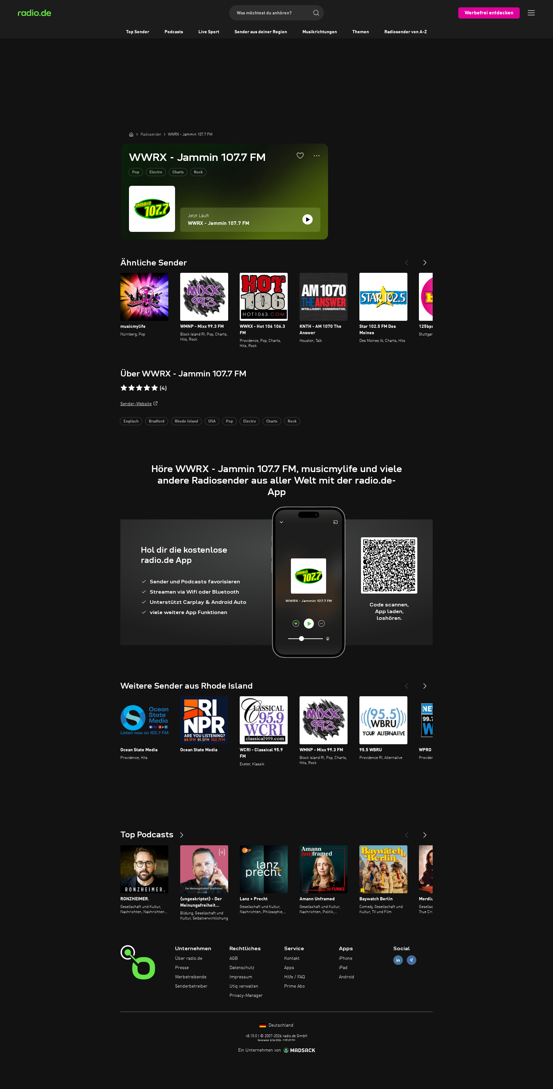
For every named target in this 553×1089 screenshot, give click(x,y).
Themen (360, 32)
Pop (135, 172)
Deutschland (280, 1025)
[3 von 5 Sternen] (139, 388)
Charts (178, 172)
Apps (289, 968)
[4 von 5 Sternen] (147, 388)
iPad (343, 968)
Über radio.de (188, 958)
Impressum (240, 977)
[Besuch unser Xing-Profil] (411, 960)
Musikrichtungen (319, 32)
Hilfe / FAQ (294, 977)
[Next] (425, 260)
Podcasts (173, 32)
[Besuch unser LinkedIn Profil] (398, 960)
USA (212, 421)
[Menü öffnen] (531, 13)
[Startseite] (131, 134)
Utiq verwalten (243, 986)
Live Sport (208, 32)
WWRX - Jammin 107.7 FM (218, 223)
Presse (182, 968)
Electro (155, 172)
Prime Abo (294, 986)
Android (346, 977)
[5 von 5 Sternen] (154, 388)
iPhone (345, 958)
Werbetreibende (190, 977)
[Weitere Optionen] (316, 156)
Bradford (156, 421)
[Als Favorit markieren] (300, 155)
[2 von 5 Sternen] (131, 388)
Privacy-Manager (246, 995)
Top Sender (137, 32)
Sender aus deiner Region (261, 32)
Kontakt (292, 958)
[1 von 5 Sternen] (124, 388)
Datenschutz (241, 968)
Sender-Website (136, 404)
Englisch (131, 421)
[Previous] (406, 260)
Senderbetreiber (191, 986)
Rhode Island (186, 421)
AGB (233, 958)
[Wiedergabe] (307, 219)
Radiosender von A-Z (405, 32)
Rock (198, 172)
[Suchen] (316, 13)
